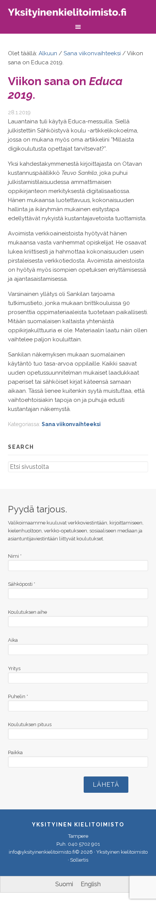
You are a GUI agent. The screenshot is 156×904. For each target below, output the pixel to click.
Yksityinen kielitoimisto (72, 14)
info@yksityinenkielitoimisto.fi (42, 852)
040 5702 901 (84, 844)
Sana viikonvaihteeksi (71, 424)
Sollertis (79, 860)
